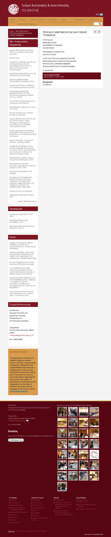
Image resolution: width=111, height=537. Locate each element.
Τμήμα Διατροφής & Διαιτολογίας (45, 5)
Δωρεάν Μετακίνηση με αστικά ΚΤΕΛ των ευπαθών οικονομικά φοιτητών (21, 52)
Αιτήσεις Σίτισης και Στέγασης (20, 191)
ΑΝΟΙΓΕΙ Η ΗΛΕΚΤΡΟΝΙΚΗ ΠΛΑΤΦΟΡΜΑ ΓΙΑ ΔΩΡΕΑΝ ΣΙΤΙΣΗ (21, 80)
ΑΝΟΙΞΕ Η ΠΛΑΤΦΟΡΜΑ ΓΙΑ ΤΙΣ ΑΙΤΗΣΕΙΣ (20, 172)
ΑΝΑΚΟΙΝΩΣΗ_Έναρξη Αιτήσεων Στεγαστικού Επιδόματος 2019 (21, 159)
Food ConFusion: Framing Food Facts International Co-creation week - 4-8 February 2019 (21, 293)
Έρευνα (66, 20)
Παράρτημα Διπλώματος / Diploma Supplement (18, 509)
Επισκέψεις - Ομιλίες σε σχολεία (87, 509)
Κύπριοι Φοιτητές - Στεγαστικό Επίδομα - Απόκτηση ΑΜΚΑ (21, 141)
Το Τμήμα (23, 20)
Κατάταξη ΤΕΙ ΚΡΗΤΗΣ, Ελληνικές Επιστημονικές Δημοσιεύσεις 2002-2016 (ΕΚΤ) (64, 513)
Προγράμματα (59, 500)
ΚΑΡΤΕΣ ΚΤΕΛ (14, 58)
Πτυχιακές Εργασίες (39, 508)
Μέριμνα (13, 520)
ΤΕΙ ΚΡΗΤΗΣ (30, 10)
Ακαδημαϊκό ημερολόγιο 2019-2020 (21, 215)
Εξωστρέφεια (80, 20)
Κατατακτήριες (37, 502)
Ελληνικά (101, 15)
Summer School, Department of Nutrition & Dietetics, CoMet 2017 (22, 352)
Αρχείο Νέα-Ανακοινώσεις (27, 201)
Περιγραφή (13, 500)
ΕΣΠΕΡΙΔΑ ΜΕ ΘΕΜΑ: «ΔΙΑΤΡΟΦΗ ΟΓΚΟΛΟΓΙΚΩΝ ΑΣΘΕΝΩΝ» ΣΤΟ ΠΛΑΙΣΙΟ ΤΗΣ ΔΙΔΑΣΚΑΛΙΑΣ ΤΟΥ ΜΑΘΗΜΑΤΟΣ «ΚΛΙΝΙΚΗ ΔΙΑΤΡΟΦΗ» (23, 255)
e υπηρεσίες (52, 19)
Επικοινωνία (94, 19)
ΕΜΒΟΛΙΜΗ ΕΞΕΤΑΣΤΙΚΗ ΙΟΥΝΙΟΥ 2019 (21, 196)
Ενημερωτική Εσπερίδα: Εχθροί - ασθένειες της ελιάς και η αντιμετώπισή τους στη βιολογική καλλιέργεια (22, 246)
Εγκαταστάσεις (14, 522)
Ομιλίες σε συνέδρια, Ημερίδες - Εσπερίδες (87, 505)
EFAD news (36, 515)
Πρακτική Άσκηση (38, 505)
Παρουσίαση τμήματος (27, 24)
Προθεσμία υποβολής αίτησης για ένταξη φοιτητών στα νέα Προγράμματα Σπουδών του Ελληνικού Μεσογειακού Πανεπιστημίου (22, 66)
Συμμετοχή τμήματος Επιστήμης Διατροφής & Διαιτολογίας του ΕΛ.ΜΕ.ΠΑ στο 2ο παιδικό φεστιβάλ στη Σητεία (22, 133)
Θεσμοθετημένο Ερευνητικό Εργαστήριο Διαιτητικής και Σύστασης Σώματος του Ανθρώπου (63, 505)
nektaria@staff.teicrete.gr (20, 335)
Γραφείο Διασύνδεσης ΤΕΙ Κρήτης (40, 519)
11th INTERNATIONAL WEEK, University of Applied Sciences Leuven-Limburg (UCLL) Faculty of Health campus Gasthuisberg (22, 271)
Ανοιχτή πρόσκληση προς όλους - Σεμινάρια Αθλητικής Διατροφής (22, 263)
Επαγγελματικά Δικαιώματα (18, 512)
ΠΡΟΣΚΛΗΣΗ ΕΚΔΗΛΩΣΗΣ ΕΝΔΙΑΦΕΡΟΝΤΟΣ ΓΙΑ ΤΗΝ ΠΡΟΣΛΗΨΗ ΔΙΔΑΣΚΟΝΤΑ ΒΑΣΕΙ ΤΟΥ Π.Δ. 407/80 (21, 94)
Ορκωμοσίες (36, 513)
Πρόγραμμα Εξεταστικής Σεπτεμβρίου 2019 (18, 221)
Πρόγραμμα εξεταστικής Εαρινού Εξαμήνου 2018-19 (22, 227)
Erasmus (35, 510)
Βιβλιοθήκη (36, 500)
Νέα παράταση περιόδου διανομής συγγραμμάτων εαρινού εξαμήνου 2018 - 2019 (22, 166)
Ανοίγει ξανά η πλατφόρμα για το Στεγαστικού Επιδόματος (22, 102)
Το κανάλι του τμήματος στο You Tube (31, 531)
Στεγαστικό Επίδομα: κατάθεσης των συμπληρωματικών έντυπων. (22, 86)
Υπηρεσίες (13, 515)
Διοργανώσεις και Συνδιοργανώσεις (83, 501)
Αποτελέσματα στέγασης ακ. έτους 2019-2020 (22, 108)
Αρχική (12, 19)
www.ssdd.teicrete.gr (19, 391)
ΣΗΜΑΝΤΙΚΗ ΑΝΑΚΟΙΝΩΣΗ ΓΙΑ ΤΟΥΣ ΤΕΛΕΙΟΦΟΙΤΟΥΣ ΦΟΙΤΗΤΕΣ (22, 74)
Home (11, 31)
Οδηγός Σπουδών (15, 502)
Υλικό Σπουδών (38, 20)
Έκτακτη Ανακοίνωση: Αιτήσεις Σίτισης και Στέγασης (21, 114)
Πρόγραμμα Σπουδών (16, 505)
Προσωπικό (13, 517)
